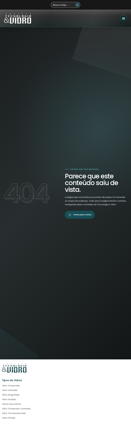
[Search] (77, 5)
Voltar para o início (80, 214)
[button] (123, 18)
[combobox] (65, 5)
